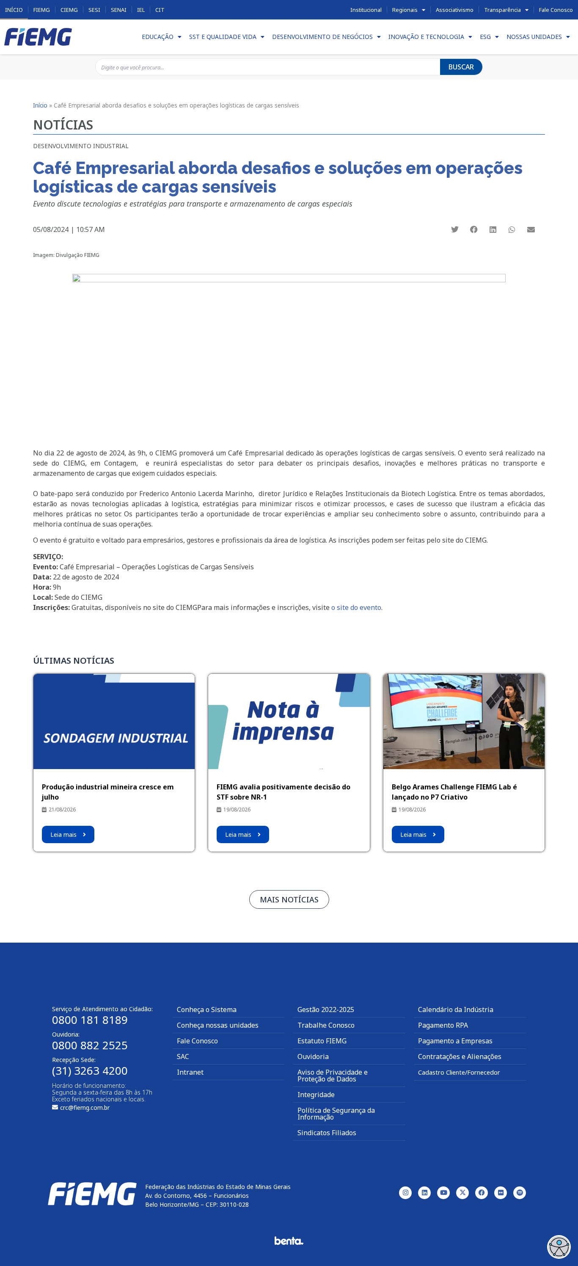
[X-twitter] (462, 1192)
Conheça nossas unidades (218, 1025)
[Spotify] (519, 1192)
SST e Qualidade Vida (222, 37)
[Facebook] (481, 1192)
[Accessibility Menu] (559, 1247)
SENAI (119, 10)
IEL (141, 10)
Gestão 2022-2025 (325, 1009)
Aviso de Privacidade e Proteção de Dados (332, 1075)
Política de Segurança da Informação (336, 1114)
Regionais (405, 10)
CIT (160, 10)
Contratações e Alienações (459, 1056)
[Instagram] (405, 1192)
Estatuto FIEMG (322, 1040)
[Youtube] (443, 1192)
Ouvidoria (313, 1056)
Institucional (366, 10)
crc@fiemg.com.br (85, 1107)
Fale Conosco (556, 10)
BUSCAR (461, 67)
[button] (455, 229)
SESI (94, 10)
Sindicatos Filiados (326, 1132)
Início (14, 10)
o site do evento (355, 607)
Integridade (316, 1094)
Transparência (502, 10)
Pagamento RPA (443, 1025)
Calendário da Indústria (455, 1009)
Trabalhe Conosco (326, 1025)
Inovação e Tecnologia (426, 37)
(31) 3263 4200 (90, 1070)
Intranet (190, 1072)
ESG (485, 37)
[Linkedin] (424, 1192)
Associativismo (454, 10)
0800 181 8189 (90, 1019)
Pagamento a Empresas (455, 1040)
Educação (157, 37)
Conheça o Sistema (207, 1009)
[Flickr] (500, 1192)
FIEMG (41, 10)
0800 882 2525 (90, 1045)
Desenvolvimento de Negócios (322, 37)
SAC (183, 1056)
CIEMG (69, 10)
